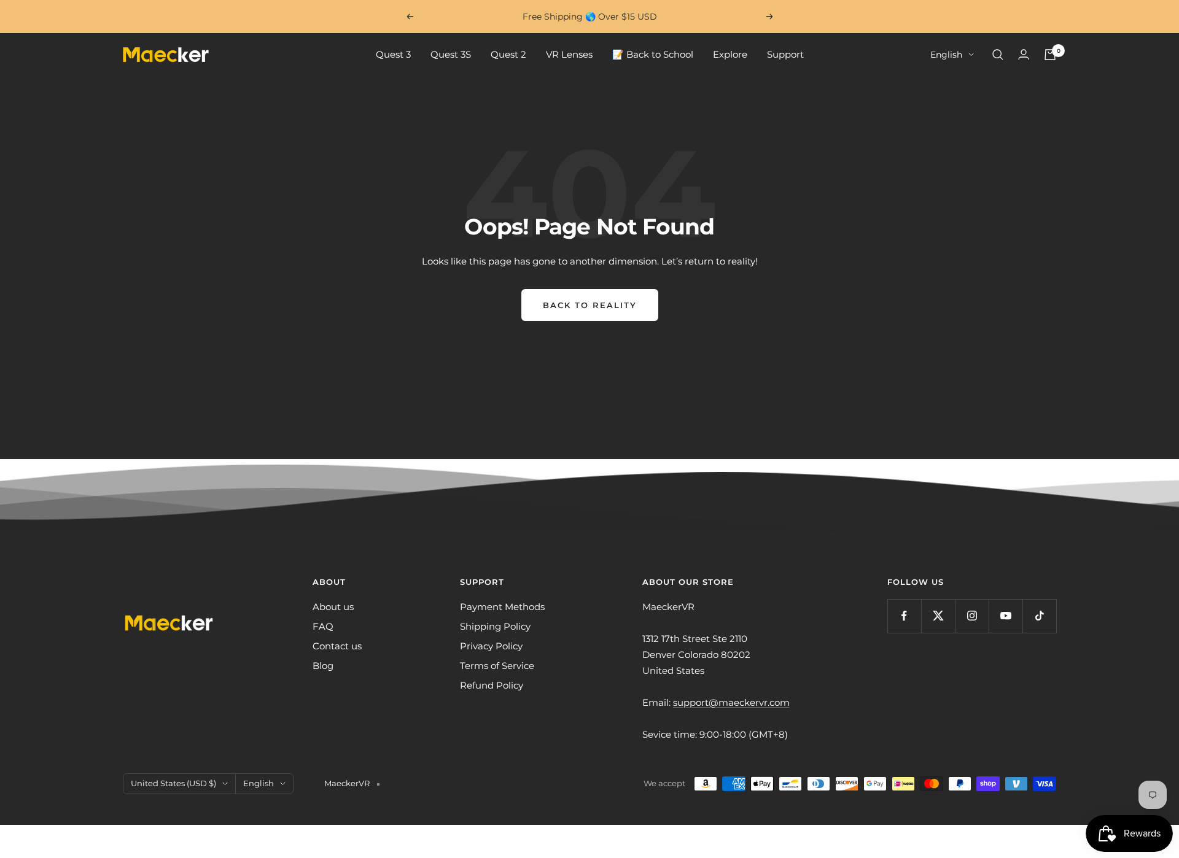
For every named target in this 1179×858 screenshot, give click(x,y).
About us (333, 607)
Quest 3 (393, 54)
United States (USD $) (173, 783)
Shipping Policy (495, 626)
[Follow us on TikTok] (1039, 616)
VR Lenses (569, 54)
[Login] (1023, 54)
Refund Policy (491, 685)
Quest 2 (508, 54)
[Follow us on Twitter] (938, 616)
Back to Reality (590, 305)
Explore (730, 54)
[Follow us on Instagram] (972, 616)
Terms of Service (497, 665)
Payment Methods (502, 607)
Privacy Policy (491, 646)
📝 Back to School (652, 54)
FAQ (323, 626)
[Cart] (1050, 54)
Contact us (337, 646)
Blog (323, 665)
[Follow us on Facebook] (904, 616)
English (946, 54)
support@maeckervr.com (731, 702)
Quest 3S (450, 54)
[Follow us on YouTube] (1005, 616)
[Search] (997, 54)
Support (785, 54)
